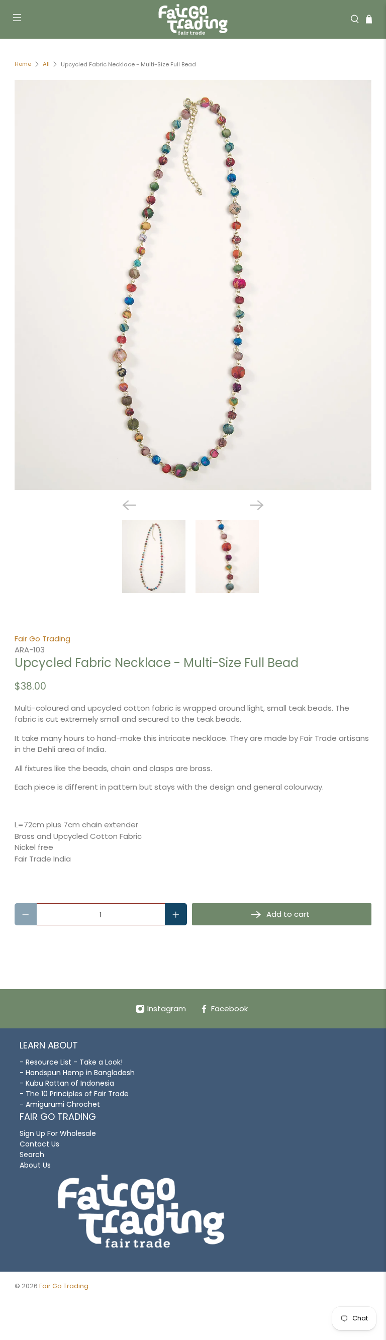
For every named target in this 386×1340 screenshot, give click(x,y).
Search (32, 1155)
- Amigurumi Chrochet (60, 1104)
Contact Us (39, 1144)
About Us (35, 1165)
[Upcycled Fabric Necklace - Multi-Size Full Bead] (193, 285)
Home (23, 64)
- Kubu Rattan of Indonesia (67, 1083)
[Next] (256, 505)
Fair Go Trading (42, 638)
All (46, 64)
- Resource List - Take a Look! (71, 1062)
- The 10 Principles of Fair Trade (74, 1094)
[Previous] (129, 505)
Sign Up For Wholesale (58, 1133)
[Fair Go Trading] (193, 19)
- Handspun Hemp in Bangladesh (77, 1073)
